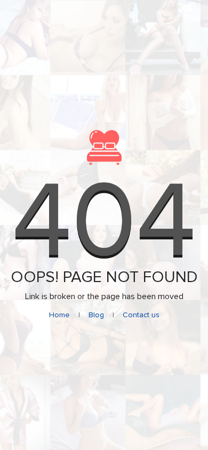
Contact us (141, 314)
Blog (96, 314)
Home (59, 314)
